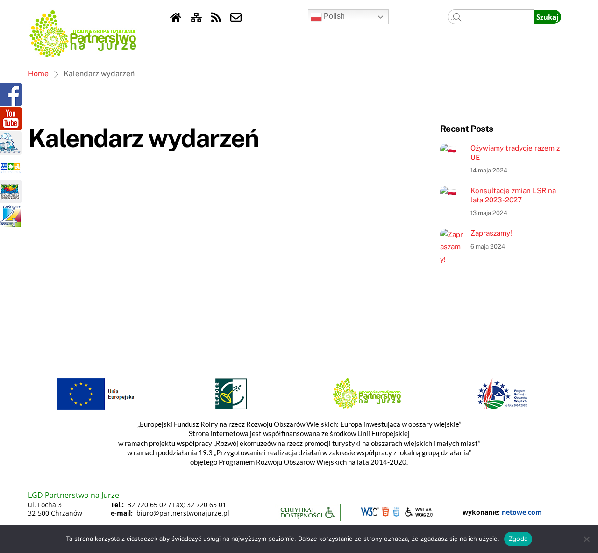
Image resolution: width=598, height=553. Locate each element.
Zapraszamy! (491, 233)
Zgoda (518, 538)
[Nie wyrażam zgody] (586, 539)
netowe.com (522, 512)
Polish (333, 16)
